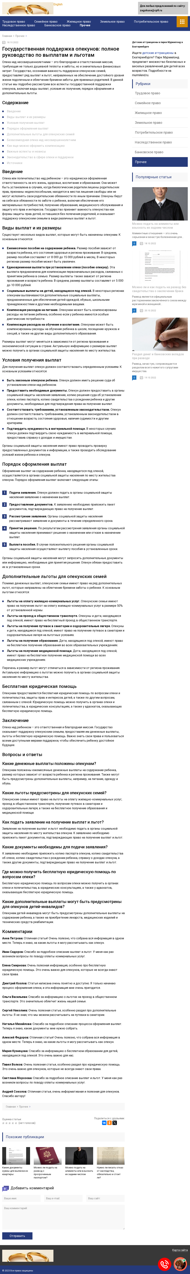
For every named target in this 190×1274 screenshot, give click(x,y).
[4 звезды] (13, 1123)
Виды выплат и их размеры (26, 117)
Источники (14, 163)
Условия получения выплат (26, 123)
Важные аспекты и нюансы (26, 151)
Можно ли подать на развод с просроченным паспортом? (45, 1172)
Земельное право (112, 21)
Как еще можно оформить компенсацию (36, 146)
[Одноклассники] (109, 1123)
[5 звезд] (16, 1123)
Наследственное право (18, 25)
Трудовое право (13, 21)
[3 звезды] (10, 1123)
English (58, 4)
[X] (114, 1123)
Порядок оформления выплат (28, 128)
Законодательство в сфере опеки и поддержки (40, 157)
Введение (14, 111)
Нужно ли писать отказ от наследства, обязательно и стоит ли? (110, 1172)
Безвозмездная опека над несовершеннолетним (41, 140)
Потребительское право (151, 21)
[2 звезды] (7, 1123)
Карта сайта (180, 1250)
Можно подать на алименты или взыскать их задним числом (79, 1171)
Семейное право (46, 21)
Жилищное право (79, 21)
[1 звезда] (3, 1123)
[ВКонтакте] (104, 1123)
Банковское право (57, 25)
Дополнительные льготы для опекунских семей (40, 134)
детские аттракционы (158, 53)
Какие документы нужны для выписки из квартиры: (15, 1171)
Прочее (85, 25)
